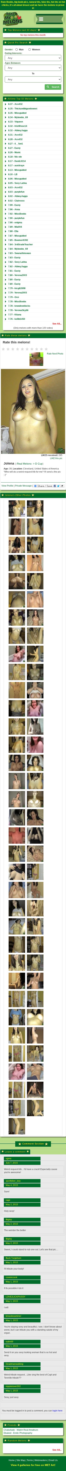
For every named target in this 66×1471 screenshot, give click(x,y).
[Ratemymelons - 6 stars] (27, 349)
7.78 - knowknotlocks (19, 306)
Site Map (21, 1460)
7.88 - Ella (13, 231)
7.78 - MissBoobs (17, 301)
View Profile (7, 486)
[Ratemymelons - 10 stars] (46, 349)
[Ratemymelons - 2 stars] (8, 349)
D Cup (39, 463)
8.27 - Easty (14, 148)
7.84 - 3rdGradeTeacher (20, 244)
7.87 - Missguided (17, 236)
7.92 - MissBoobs (17, 214)
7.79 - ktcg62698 (16, 288)
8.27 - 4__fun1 (15, 143)
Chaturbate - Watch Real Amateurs (21, 1430)
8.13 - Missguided (17, 170)
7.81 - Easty (14, 271)
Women (36, 49)
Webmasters (40, 1460)
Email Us (53, 1460)
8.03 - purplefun (16, 192)
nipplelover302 (13, 1386)
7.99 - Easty (14, 205)
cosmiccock (11, 1277)
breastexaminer (13, 1316)
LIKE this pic (56, 458)
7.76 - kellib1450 (16, 319)
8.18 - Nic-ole (15, 157)
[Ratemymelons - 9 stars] (41, 349)
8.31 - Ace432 (15, 135)
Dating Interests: (13, 53)
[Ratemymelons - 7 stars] (32, 349)
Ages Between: (13, 63)
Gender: (9, 49)
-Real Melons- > (25, 463)
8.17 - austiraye (16, 165)
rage (8, 1200)
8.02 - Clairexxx (16, 200)
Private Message (23, 486)
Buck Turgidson (13, 1258)
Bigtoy (9, 1219)
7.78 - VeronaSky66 (18, 310)
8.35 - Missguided (17, 113)
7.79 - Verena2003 (17, 292)
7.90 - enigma (15, 222)
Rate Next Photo (55, 353)
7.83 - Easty (14, 257)
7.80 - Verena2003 (17, 275)
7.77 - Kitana (14, 314)
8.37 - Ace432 (15, 104)
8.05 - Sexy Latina (17, 183)
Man (21, 49)
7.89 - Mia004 (15, 227)
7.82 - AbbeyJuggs (18, 266)
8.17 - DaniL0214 (17, 161)
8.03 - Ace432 (15, 187)
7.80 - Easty (14, 279)
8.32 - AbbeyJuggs (18, 130)
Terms (30, 1460)
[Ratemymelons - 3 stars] (12, 349)
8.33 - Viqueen (15, 121)
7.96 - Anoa (14, 209)
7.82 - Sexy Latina (17, 262)
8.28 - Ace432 (15, 139)
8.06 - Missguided (17, 178)
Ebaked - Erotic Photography (18, 1433)
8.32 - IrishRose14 (17, 126)
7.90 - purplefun (16, 218)
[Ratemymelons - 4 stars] (17, 349)
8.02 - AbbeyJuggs (18, 196)
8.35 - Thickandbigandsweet (22, 108)
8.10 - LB (12, 174)
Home (12, 1460)
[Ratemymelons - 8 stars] (36, 349)
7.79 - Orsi (13, 297)
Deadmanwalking (14, 1364)
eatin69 (9, 1341)
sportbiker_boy (13, 1181)
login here (57, 1410)
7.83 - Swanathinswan (19, 253)
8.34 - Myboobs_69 (18, 117)
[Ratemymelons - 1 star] (3, 349)
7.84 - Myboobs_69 (18, 249)
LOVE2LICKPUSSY (15, 1297)
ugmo (8, 1158)
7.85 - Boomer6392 (18, 240)
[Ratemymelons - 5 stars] (22, 349)
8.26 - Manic (14, 152)
